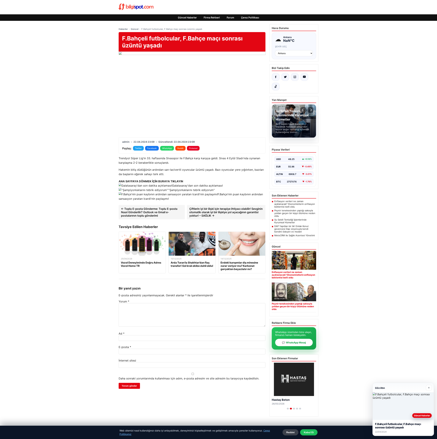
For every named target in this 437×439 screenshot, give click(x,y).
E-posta (125, 347)
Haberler (123, 29)
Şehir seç (281, 46)
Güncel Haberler (187, 17)
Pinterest (193, 148)
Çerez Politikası (250, 17)
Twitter (138, 148)
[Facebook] (276, 77)
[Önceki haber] (303, 110)
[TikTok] (276, 86)
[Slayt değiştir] (288, 408)
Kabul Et (309, 432)
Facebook (152, 148)
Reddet (290, 432)
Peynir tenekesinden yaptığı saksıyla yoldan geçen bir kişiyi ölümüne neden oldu (294, 213)
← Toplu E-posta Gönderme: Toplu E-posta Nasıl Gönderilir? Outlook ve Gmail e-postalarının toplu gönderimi (149, 212)
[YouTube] (304, 77)
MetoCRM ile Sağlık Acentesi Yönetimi (294, 235)
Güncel (134, 29)
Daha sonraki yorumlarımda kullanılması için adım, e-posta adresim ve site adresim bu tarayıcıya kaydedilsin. (189, 378)
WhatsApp (167, 148)
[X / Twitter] (285, 77)
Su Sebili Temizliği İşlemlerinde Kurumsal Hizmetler (290, 221)
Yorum (124, 301)
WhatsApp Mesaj (294, 342)
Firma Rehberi (212, 17)
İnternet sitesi (127, 360)
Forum (230, 17)
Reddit (180, 148)
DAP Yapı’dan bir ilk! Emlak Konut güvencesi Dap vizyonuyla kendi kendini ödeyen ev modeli (291, 229)
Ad (121, 333)
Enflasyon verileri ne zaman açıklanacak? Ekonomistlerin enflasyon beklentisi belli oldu (294, 204)
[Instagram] (295, 77)
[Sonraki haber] (310, 110)
